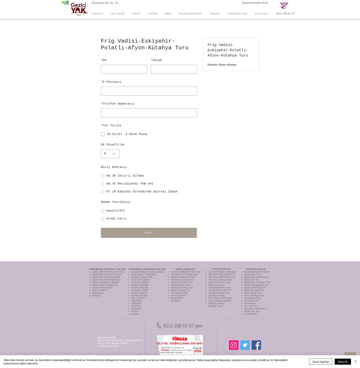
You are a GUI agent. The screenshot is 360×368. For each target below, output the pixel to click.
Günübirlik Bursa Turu (219, 290)
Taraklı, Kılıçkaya (139, 287)
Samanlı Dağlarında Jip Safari (186, 272)
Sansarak (136, 308)
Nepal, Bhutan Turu (254, 290)
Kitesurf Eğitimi (178, 295)
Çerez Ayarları (320, 361)
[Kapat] (355, 361)
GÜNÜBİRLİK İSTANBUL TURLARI (107, 269)
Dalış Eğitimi (177, 298)
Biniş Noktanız (114, 167)
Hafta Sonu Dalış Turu (182, 287)
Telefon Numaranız (118, 104)
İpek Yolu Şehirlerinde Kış (221, 277)
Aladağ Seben (215, 306)
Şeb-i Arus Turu (216, 285)
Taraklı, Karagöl (139, 295)
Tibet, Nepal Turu (253, 293)
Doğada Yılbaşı (216, 303)
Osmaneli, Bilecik (140, 282)
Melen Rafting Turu (180, 290)
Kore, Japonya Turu (254, 295)
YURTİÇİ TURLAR (221, 269)
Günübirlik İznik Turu (219, 293)
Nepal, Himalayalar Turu (256, 285)
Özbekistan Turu (252, 298)
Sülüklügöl (136, 300)
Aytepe (134, 314)
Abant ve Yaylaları (140, 279)
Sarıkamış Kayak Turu (182, 282)
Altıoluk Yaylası (139, 293)
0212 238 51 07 (285, 13)
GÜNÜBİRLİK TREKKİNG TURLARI (147, 269)
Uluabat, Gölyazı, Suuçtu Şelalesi (148, 272)
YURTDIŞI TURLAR (255, 269)
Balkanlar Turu (251, 279)
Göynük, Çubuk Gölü (141, 277)
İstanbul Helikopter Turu (183, 277)
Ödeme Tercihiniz (116, 202)
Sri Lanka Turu (251, 300)
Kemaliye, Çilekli (139, 290)
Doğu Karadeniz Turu (219, 282)
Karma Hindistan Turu (255, 287)
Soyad (156, 60)
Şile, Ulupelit (137, 298)
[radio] (149, 176)
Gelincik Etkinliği (139, 285)
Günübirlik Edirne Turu (220, 287)
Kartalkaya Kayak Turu (182, 279)
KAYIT (149, 233)
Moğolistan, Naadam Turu (257, 282)
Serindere (136, 306)
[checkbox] (149, 134)
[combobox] (110, 153)
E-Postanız (111, 82)
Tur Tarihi (111, 125)
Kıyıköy (135, 311)
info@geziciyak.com (108, 346)
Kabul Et (343, 361)
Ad (103, 60)
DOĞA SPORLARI (185, 269)
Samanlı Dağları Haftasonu (222, 272)
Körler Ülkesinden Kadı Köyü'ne (108, 272)
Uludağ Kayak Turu (180, 285)
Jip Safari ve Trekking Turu (184, 274)
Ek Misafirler (113, 144)
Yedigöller (136, 303)
